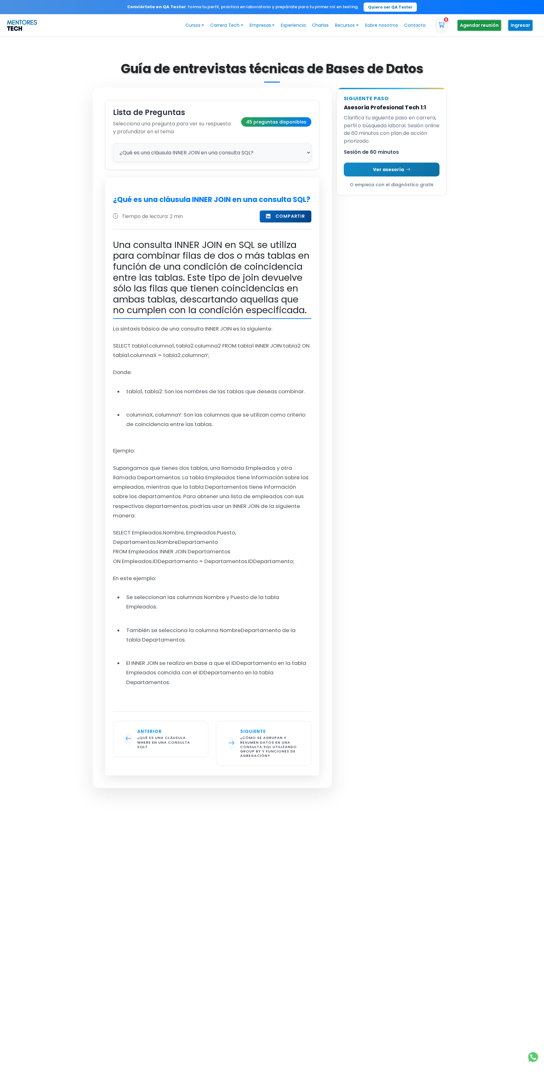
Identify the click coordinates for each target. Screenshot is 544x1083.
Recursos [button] (345, 25)
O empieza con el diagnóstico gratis (392, 184)
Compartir (290, 216)
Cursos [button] (193, 25)
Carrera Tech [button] (225, 25)
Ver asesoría (388, 169)
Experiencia (293, 25)
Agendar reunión (479, 25)
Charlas (320, 25)
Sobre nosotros (381, 25)
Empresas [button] (260, 25)
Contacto (415, 25)
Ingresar (520, 25)
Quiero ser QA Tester (390, 7)
